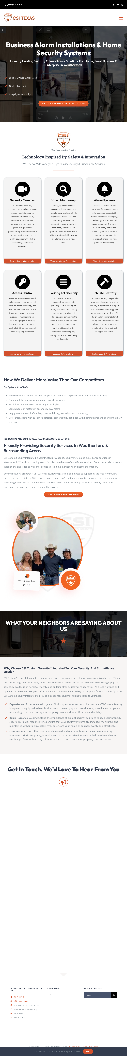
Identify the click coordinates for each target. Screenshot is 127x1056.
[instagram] (122, 5)
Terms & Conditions (90, 1047)
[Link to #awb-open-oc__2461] (3, 30)
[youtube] (118, 5)
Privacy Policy (74, 1047)
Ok (88, 1051)
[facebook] (113, 5)
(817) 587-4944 (20, 997)
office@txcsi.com (21, 1001)
